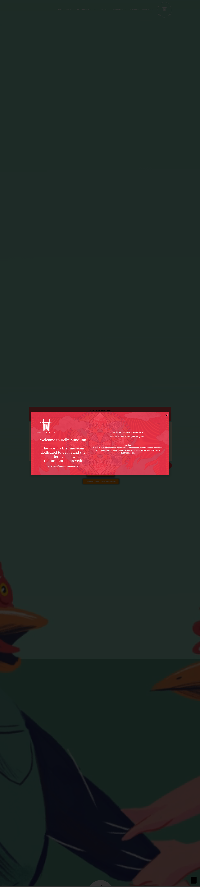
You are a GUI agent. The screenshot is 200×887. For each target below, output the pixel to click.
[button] (166, 415)
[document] (100, 443)
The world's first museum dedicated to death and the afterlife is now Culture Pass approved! (63, 450)
